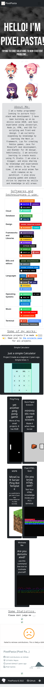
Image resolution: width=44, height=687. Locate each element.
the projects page (32, 338)
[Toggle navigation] (39, 3)
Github (32, 680)
